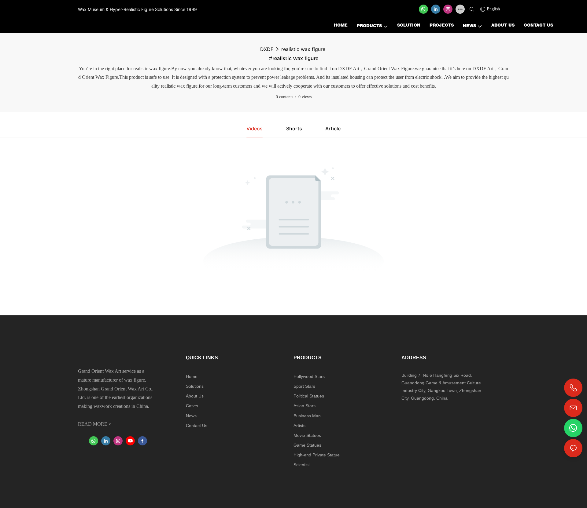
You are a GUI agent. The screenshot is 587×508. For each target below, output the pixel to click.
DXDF (266, 49)
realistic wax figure (303, 49)
